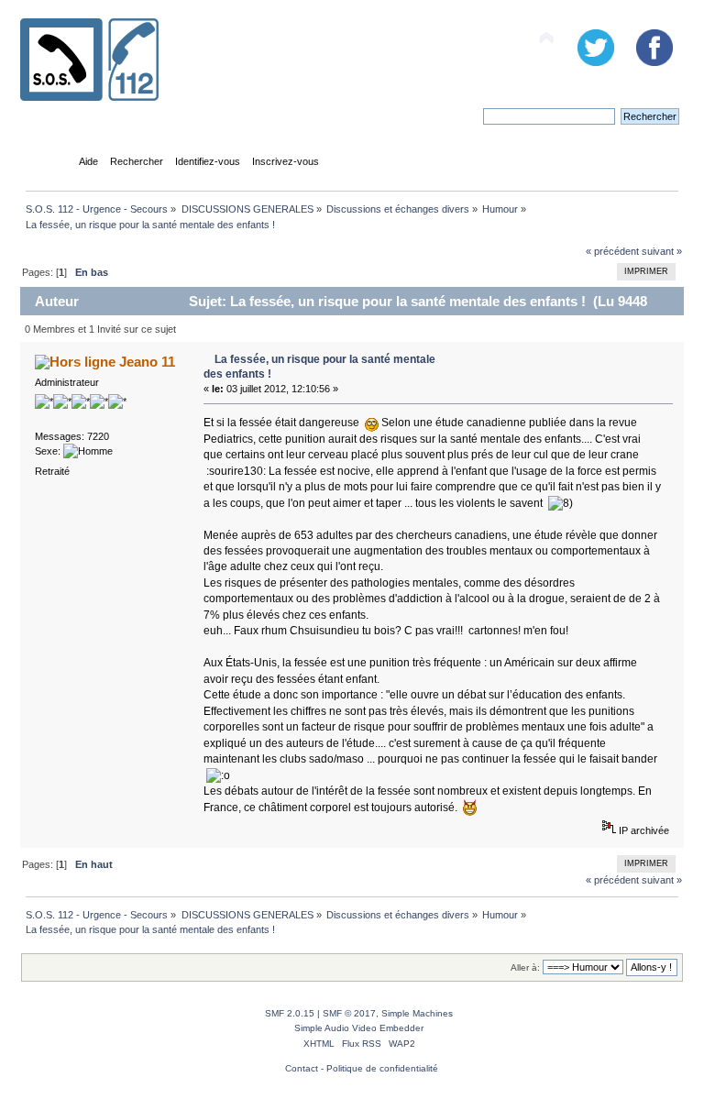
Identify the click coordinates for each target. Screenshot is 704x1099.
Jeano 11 (147, 361)
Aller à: (525, 967)
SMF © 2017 (349, 1013)
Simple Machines (417, 1013)
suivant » (662, 251)
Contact (301, 1068)
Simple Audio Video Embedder (359, 1028)
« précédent (612, 251)
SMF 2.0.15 (289, 1013)
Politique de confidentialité (382, 1068)
